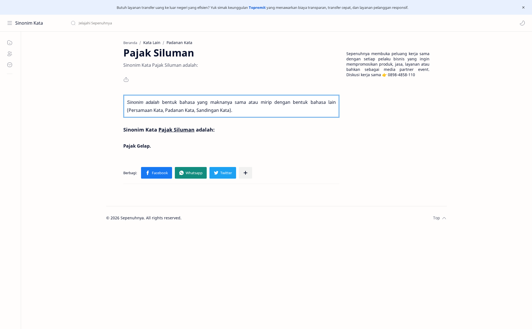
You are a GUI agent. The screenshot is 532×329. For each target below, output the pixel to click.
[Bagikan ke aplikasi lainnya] (245, 173)
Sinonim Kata (29, 23)
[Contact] (9, 64)
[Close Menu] (523, 7)
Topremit (257, 7)
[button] (522, 23)
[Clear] (157, 23)
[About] (9, 53)
